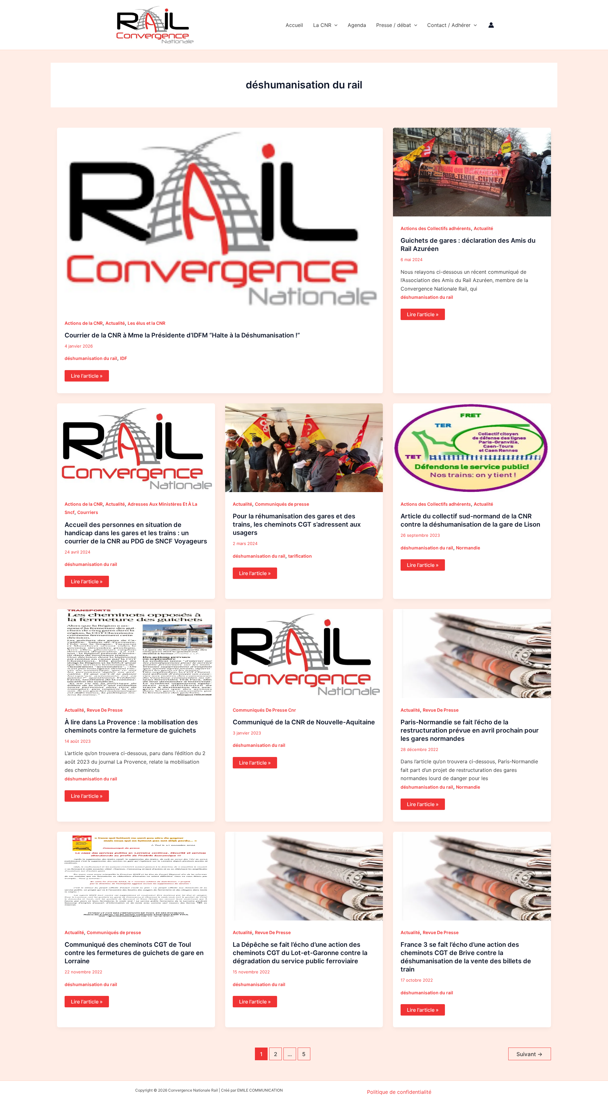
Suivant (529, 1054)
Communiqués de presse (282, 504)
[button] (334, 25)
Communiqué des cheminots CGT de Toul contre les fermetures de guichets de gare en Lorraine (134, 953)
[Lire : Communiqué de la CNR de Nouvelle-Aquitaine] (304, 653)
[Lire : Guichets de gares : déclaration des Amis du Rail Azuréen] (472, 171)
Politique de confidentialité (399, 1092)
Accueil (294, 25)
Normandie (468, 547)
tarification (300, 556)
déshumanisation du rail (91, 358)
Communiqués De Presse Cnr (264, 710)
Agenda (357, 25)
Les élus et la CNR (146, 323)
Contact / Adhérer (449, 25)
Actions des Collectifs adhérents (436, 228)
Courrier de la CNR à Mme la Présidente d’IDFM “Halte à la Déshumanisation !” (182, 335)
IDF (123, 358)
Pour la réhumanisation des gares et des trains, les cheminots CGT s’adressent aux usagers (297, 524)
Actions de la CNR (84, 323)
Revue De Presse (105, 710)
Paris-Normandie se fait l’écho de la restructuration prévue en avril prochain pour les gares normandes (470, 730)
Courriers (87, 512)
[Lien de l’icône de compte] (491, 25)
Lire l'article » (90, 374)
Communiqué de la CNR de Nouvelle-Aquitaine (304, 722)
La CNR (322, 25)
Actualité (115, 323)
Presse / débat (393, 25)
